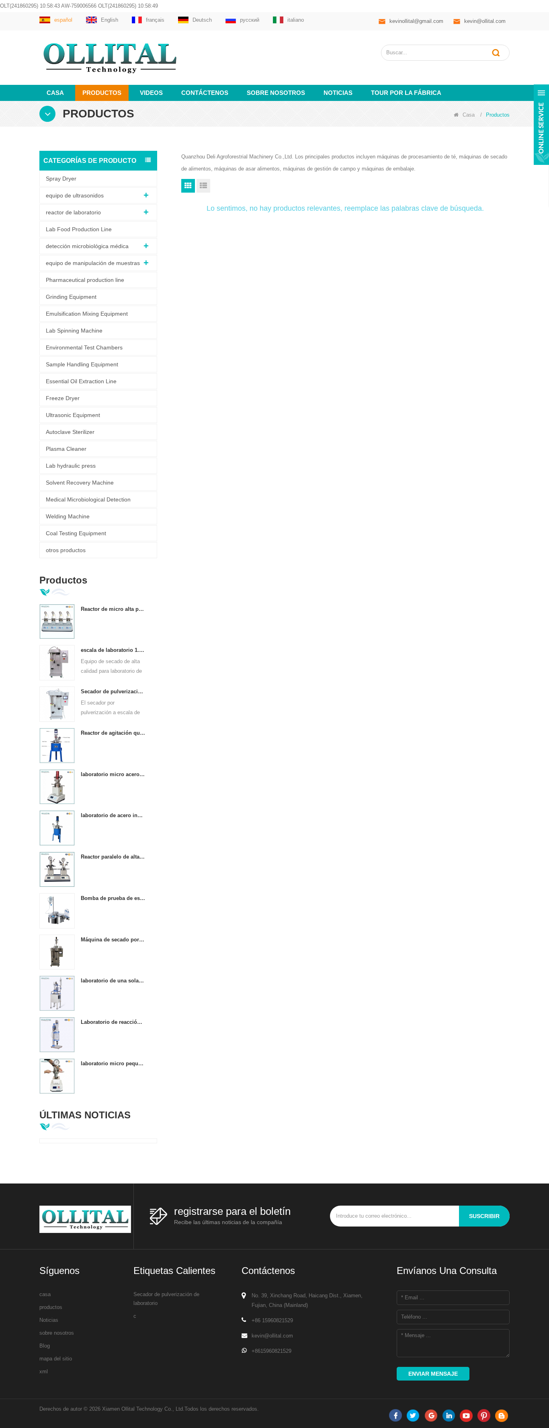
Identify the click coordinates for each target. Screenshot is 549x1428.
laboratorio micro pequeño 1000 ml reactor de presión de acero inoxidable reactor (113, 1063)
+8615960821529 (271, 1351)
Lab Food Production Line (79, 229)
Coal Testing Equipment (76, 533)
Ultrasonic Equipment (73, 415)
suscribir (484, 1216)
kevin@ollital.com (485, 21)
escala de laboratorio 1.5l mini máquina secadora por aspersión (113, 650)
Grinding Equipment (71, 297)
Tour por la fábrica (406, 92)
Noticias (338, 92)
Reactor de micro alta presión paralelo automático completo (113, 609)
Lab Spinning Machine (74, 330)
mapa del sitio (55, 1359)
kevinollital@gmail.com (416, 21)
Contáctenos (204, 92)
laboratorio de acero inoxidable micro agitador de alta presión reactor (113, 815)
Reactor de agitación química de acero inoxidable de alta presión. (113, 733)
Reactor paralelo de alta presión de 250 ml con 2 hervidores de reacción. (113, 857)
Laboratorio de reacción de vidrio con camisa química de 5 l (113, 1022)
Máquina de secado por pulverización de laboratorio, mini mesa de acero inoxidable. (113, 940)
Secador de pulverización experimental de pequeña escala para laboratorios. (113, 691)
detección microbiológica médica (87, 246)
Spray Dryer (61, 178)
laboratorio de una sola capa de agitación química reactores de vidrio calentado (113, 981)
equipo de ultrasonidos (75, 195)
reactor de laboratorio (73, 212)
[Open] (541, 124)
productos (50, 1307)
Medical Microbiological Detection (88, 499)
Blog (44, 1346)
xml (43, 1371)
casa (45, 1294)
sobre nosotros (276, 92)
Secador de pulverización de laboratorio (166, 1298)
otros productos (66, 550)
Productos (101, 92)
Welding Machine (68, 516)
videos (151, 92)
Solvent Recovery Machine (80, 482)
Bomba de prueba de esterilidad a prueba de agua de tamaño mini (113, 898)
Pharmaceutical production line (85, 280)
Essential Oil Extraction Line (81, 381)
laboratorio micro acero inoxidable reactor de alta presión (113, 774)
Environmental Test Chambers (84, 347)
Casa (55, 92)
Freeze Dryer (63, 398)
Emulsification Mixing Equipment (87, 313)
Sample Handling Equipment (82, 364)
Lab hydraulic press (71, 465)
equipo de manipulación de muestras (93, 263)
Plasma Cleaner (66, 449)
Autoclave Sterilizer (70, 432)
